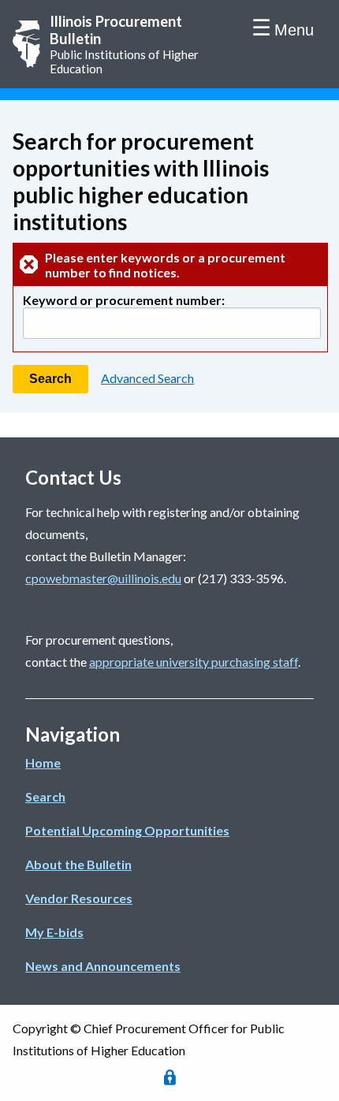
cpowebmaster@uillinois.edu (103, 578)
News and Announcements (103, 965)
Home (43, 762)
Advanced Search (147, 377)
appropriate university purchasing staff (193, 661)
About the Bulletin (78, 864)
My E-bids (54, 931)
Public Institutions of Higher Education (124, 44)
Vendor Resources (78, 898)
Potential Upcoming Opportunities (127, 830)
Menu (294, 30)
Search (45, 796)
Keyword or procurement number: (124, 299)
